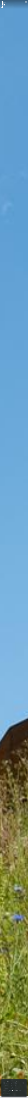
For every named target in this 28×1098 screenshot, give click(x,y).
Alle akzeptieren (14, 1090)
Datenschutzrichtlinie (14, 1085)
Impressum (14, 1086)
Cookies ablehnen (14, 1094)
